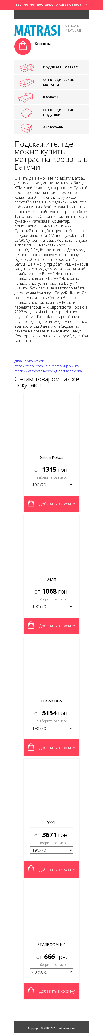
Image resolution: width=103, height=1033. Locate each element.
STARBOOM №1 (51, 944)
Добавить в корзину (57, 504)
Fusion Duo (51, 701)
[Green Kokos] (51, 422)
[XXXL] (51, 788)
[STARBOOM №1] (51, 909)
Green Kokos (51, 457)
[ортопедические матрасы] (37, 34)
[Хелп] (51, 544)
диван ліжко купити (29, 361)
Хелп (51, 579)
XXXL (51, 822)
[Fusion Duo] (51, 666)
